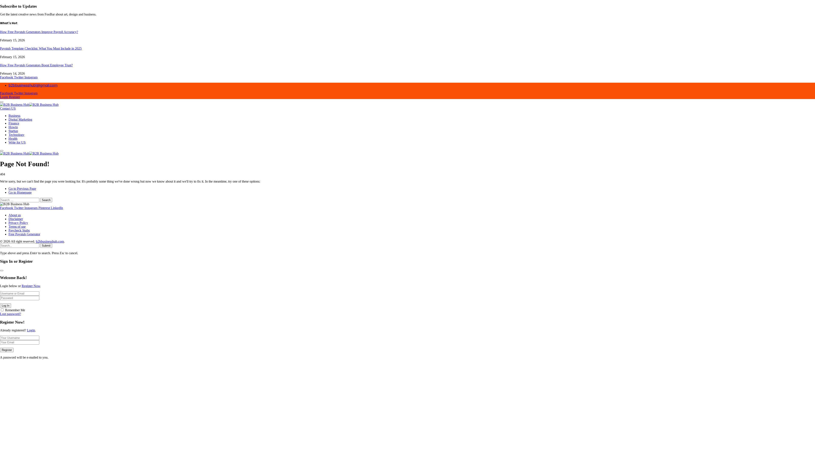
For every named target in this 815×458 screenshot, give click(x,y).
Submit (46, 245)
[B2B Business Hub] (29, 104)
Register (7, 350)
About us (14, 215)
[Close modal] (1, 270)
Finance (13, 123)
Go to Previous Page (22, 188)
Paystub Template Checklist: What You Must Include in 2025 (41, 48)
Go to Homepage (20, 192)
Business (14, 115)
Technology (16, 135)
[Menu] (1, 102)
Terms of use (17, 226)
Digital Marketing (20, 119)
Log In (5, 305)
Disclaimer (15, 219)
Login (31, 330)
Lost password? (10, 314)
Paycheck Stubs (19, 230)
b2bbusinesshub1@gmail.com (33, 85)
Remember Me (15, 310)
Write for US (17, 142)
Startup (13, 131)
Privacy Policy (18, 223)
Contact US (8, 108)
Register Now (31, 286)
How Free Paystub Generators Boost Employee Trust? (36, 65)
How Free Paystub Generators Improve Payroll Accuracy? (39, 32)
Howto (13, 127)
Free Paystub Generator (24, 234)
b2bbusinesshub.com (50, 241)
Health (12, 138)
